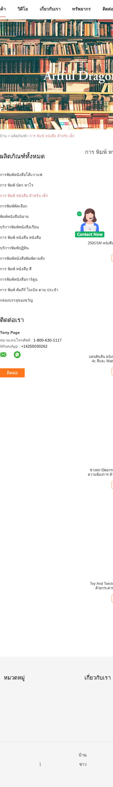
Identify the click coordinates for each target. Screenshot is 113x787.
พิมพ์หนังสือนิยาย (14, 216)
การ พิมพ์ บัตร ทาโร (16, 185)
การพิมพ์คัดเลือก (13, 206)
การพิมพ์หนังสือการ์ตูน (19, 279)
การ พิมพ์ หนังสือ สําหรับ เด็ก (52, 136)
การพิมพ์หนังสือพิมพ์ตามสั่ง (22, 258)
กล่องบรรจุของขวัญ (16, 300)
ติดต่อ (12, 372)
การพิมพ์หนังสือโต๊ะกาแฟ (21, 174)
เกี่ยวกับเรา (50, 9)
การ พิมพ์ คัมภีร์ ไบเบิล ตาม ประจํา (29, 290)
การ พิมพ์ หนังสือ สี (16, 269)
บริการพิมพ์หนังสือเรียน (19, 227)
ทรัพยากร (81, 9)
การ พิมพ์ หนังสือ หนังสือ (20, 237)
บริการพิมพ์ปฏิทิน (14, 248)
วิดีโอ (23, 9)
